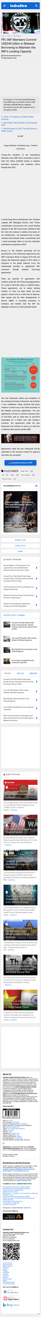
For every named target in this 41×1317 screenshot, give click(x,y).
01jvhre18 (11, 1130)
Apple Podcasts (8, 1266)
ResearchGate (7, 1279)
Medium (5, 1277)
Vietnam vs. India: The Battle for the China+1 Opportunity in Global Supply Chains (20, 1004)
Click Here (27, 1208)
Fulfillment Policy (8, 1195)
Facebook (6, 1268)
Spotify (5, 1280)
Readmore (14, 810)
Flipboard (5, 1271)
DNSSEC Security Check (10, 1192)
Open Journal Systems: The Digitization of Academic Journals (19, 794)
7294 (17, 1135)
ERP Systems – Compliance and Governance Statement (20, 1193)
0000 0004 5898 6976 (13, 1127)
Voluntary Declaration (9, 1204)
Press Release (17, 36)
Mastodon (6, 1276)
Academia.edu (7, 1263)
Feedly (5, 1269)
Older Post (20, 546)
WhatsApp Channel (9, 1282)
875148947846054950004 (16, 1128)
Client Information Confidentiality (13, 1190)
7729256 (8, 1150)
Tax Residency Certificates (11, 1203)
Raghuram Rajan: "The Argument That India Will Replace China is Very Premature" (19, 504)
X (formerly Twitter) (9, 1284)
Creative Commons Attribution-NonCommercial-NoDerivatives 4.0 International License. (19, 1170)
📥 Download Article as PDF (20, 463)
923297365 (15, 1122)
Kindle (8, 36)
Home (2, 36)
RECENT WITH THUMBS (14, 615)
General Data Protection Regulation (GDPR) (16, 1196)
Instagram (6, 1272)
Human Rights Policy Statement (13, 1201)
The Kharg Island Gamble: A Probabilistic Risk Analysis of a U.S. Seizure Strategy (20, 899)
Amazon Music (7, 1264)
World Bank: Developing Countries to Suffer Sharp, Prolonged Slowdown (20, 525)
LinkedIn (5, 1274)
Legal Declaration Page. (23, 1180)
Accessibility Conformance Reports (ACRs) (16, 1187)
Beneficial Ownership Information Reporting (16, 1188)
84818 (11, 1132)
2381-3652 (9, 1120)
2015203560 (23, 1124)
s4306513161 (15, 1133)
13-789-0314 (18, 1138)
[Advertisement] (20, 78)
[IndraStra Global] (18, 6)
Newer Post (20, 540)
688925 (19, 1136)
